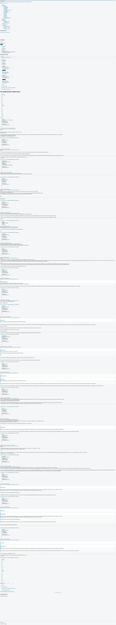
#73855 (6, 397)
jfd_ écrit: (2, 542)
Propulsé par (57, 592)
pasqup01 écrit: (3, 375)
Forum (3, 18)
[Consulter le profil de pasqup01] (5, 306)
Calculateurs (6, 22)
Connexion (4, 70)
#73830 (6, 212)
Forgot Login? (4, 46)
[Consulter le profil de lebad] (5, 474)
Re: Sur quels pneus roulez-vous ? (14, 149)
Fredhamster (6, 243)
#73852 (6, 346)
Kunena (60, 592)
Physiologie (5, 8)
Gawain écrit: (3, 427)
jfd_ (8, 418)
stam (3, 248)
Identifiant (3, 66)
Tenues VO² (6, 24)
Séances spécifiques (7, 11)
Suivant (3, 105)
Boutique (3, 23)
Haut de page (2, 622)
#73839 (6, 299)
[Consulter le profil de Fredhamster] (6, 234)
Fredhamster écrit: (3, 281)
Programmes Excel (6, 21)
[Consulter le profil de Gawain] (5, 530)
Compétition (6, 12)
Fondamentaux (6, 7)
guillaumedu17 (4, 335)
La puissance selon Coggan (8, 9)
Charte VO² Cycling (7, 26)
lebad (9, 483)
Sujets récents (4, 60)
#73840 (6, 316)
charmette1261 (10, 172)
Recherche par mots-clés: (4, 57)
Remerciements (6, 17)
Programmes (6, 10)
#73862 (6, 483)
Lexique (5, 16)
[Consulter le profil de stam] (4, 249)
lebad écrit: (2, 510)
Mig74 (3, 434)
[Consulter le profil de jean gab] (5, 179)
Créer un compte (4, 73)
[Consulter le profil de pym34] (5, 389)
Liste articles (4, 19)
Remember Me (2, 43)
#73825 (6, 172)
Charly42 (9, 212)
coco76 (3, 289)
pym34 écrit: (2, 487)
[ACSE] (5, 32)
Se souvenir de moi (6, 68)
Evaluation (5, 13)
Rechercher (3, 61)
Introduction (5, 6)
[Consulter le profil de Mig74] (5, 435)
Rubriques (3, 59)
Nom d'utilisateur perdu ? (5, 72)
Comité (5, 27)
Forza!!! (3, 119)
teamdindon (4, 456)
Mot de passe (4, 67)
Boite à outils (4, 20)
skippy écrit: (2, 349)
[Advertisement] (6, 35)
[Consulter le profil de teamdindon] (5, 457)
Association (4, 25)
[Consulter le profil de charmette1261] (6, 161)
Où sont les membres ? (7, 28)
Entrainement (4, 5)
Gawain (3, 139)
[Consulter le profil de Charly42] (5, 202)
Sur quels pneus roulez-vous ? (4, 128)
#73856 (6, 418)
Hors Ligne (3, 120)
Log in (1, 44)
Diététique (5, 14)
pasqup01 (9, 316)
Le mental (5, 15)
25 (2, 104)
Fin (2, 106)
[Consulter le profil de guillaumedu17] (6, 336)
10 (2, 115)
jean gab (3, 178)
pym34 (3, 388)
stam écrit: (2, 320)
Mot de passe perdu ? (5, 81)
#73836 (6, 257)
